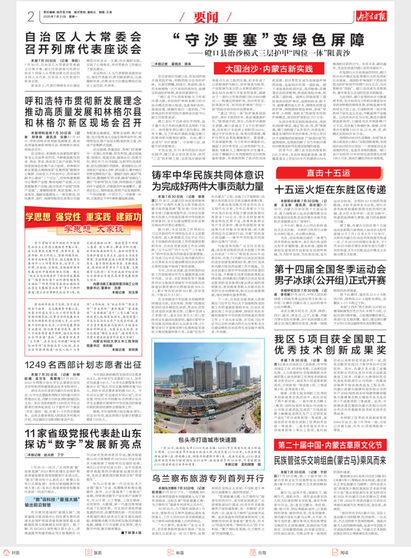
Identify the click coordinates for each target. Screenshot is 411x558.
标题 (180, 552)
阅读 (344, 552)
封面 (16, 552)
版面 (98, 552)
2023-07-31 (401, 0)
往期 (262, 552)
